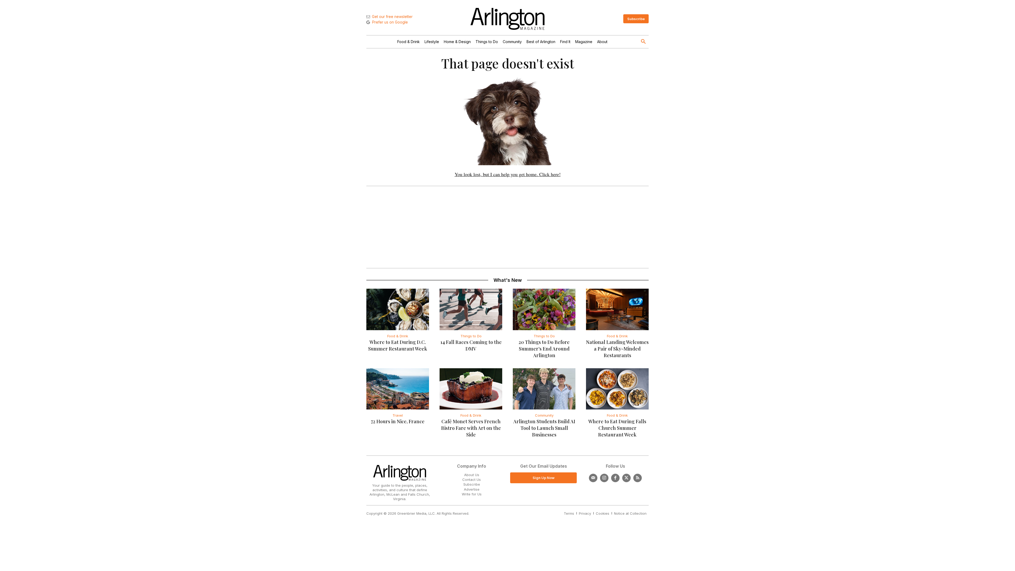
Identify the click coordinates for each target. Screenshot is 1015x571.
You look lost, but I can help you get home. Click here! (508, 174)
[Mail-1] (593, 478)
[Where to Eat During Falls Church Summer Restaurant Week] (617, 388)
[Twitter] (626, 478)
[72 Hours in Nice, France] (397, 388)
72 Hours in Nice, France (398, 421)
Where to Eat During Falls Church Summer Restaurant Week (617, 428)
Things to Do (471, 336)
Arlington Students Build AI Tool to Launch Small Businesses (544, 428)
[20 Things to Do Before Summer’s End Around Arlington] (544, 309)
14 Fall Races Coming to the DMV (471, 345)
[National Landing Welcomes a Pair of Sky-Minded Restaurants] (617, 309)
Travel (398, 415)
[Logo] (507, 19)
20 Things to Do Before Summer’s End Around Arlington (544, 348)
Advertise (471, 489)
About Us (471, 475)
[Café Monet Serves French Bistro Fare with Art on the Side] (471, 388)
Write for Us (472, 494)
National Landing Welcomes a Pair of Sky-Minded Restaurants (617, 348)
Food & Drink (397, 336)
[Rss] (637, 478)
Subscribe (471, 484)
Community (544, 415)
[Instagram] (604, 478)
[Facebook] (615, 478)
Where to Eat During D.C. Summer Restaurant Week (397, 345)
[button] (643, 41)
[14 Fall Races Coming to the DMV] (471, 309)
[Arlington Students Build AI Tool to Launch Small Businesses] (544, 388)
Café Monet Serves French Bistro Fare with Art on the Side (471, 428)
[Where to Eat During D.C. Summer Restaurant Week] (397, 309)
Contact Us (471, 479)
